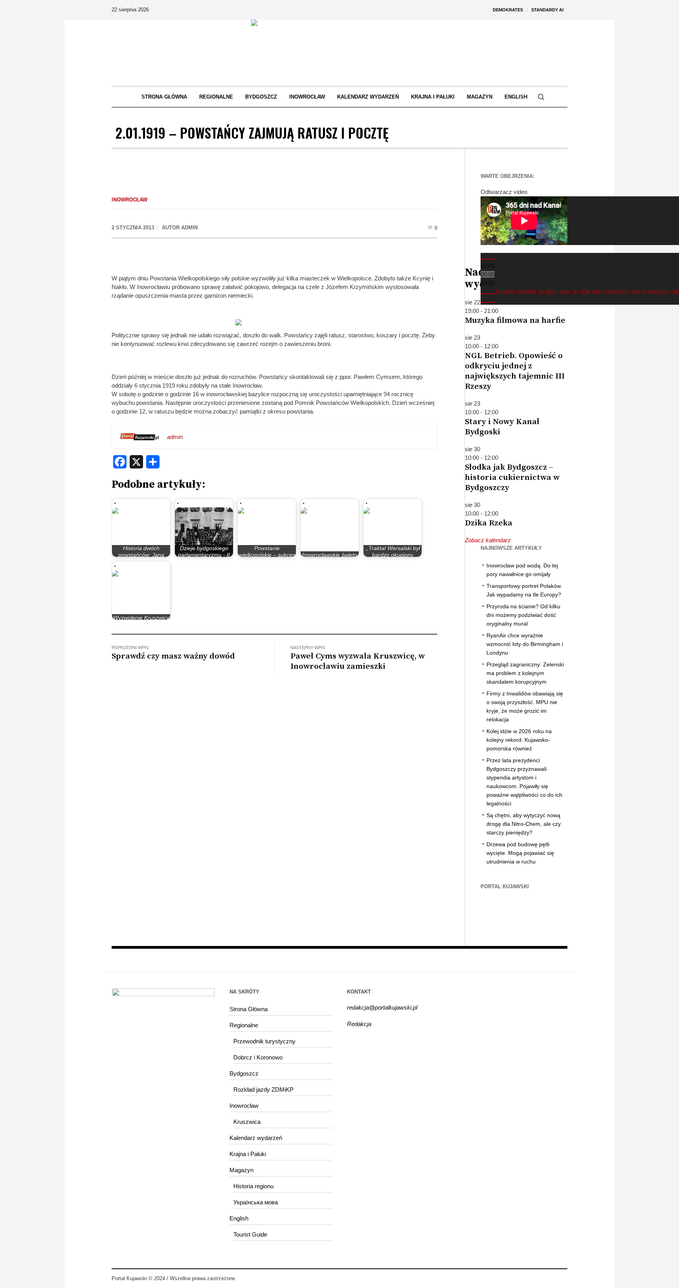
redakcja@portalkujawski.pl (382, 1007)
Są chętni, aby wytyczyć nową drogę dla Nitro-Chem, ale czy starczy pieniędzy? (523, 824)
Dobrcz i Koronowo (258, 1057)
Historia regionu (253, 1186)
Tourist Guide (250, 1234)
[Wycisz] (488, 293)
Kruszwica (247, 1121)
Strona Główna (248, 1009)
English (238, 1218)
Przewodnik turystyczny (264, 1041)
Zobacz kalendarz (488, 540)
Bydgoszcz (244, 1073)
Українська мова (255, 1202)
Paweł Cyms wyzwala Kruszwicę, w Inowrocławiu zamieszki (357, 661)
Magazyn (241, 1170)
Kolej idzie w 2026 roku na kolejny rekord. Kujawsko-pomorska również (519, 740)
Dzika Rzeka (488, 523)
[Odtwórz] (488, 259)
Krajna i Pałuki (247, 1154)
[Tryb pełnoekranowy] (488, 302)
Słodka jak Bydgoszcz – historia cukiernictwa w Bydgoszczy (512, 477)
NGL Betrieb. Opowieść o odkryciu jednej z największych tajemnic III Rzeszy (515, 371)
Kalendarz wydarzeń (255, 1137)
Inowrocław (129, 200)
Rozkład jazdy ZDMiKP (263, 1089)
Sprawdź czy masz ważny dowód (173, 656)
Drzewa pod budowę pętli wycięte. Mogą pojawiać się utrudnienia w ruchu (520, 853)
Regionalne (243, 1025)
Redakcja (359, 1024)
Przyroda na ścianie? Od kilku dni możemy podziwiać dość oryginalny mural (523, 615)
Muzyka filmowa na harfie (515, 320)
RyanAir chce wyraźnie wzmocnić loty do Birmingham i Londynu (524, 644)
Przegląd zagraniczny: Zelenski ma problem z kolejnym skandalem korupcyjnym (525, 673)
